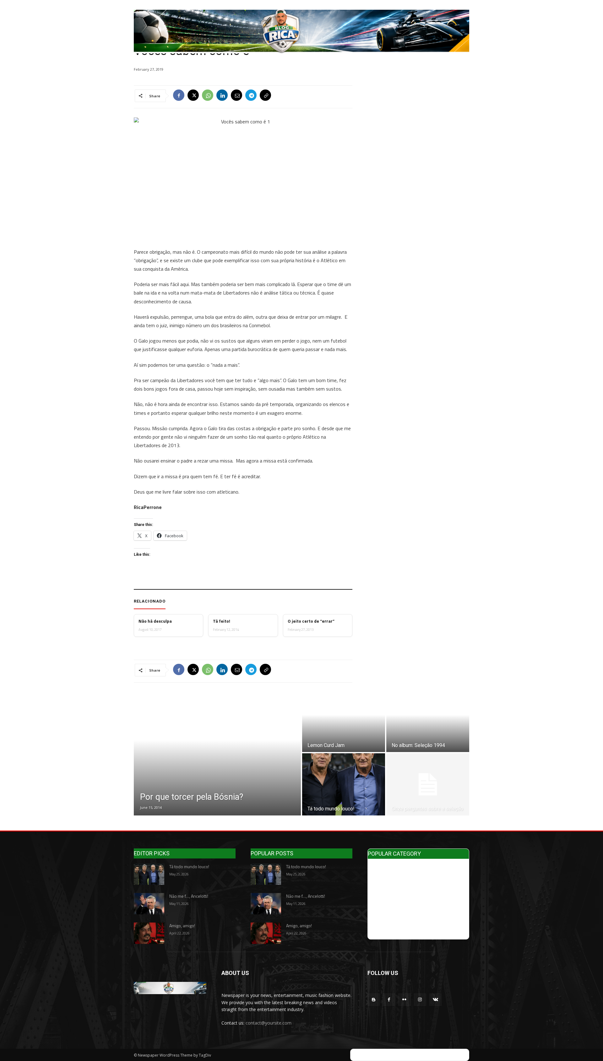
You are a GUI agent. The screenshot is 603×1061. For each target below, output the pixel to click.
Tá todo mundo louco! (189, 866)
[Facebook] (178, 95)
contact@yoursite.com (268, 1023)
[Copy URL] (265, 95)
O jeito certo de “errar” (311, 621)
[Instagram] (420, 999)
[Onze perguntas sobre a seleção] (427, 784)
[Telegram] (251, 95)
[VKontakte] (435, 999)
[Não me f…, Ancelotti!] (149, 903)
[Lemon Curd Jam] (343, 721)
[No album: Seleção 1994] (427, 721)
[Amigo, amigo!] (149, 933)
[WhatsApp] (207, 95)
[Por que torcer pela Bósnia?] (217, 752)
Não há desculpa (155, 621)
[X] (193, 95)
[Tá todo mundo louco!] (343, 784)
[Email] (236, 95)
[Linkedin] (222, 95)
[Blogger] (373, 999)
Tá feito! (221, 621)
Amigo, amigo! (182, 925)
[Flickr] (404, 999)
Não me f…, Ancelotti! (188, 896)
